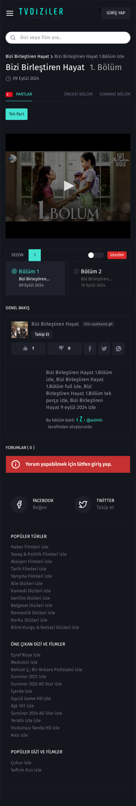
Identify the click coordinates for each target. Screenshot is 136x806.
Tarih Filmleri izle (28, 568)
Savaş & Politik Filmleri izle (39, 554)
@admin (94, 420)
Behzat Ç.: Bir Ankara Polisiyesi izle (46, 669)
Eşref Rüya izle (25, 654)
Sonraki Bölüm (114, 94)
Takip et (42, 334)
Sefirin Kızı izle (26, 770)
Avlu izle (19, 735)
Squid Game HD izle (31, 698)
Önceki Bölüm (78, 94)
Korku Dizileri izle (29, 620)
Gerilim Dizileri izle (30, 598)
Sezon (17, 254)
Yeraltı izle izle (26, 720)
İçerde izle (21, 691)
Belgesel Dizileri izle (31, 605)
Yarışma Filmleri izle (31, 576)
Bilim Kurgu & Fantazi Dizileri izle (45, 627)
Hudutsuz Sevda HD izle (35, 727)
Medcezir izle (24, 662)
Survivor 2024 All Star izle (36, 713)
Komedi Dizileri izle (31, 590)
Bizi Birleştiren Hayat (27, 56)
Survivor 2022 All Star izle (36, 683)
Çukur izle (21, 762)
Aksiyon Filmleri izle (31, 561)
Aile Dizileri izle (27, 583)
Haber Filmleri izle (29, 546)
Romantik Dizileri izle (33, 612)
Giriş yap (116, 12)
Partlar (24, 94)
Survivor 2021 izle (28, 676)
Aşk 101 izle (22, 705)
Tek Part (16, 114)
